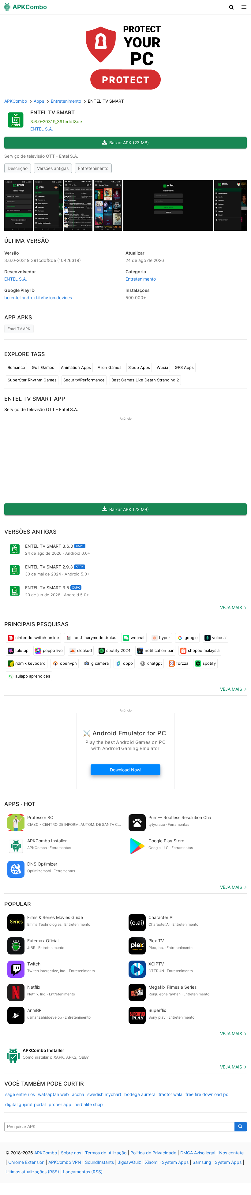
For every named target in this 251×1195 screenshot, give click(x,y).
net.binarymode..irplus (94, 637)
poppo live (53, 650)
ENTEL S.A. (41, 128)
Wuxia (162, 367)
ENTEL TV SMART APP (34, 398)
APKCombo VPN (64, 1162)
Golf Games (43, 367)
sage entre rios (20, 1094)
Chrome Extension (26, 1162)
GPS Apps (184, 367)
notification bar (159, 650)
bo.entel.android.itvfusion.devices (38, 297)
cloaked (84, 650)
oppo (128, 663)
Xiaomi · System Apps (167, 1162)
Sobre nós (71, 1152)
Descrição (18, 168)
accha (78, 1094)
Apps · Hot (20, 804)
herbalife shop (88, 1104)
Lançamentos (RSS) (83, 1171)
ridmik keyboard (30, 663)
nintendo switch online (37, 637)
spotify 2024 (118, 650)
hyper (164, 637)
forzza (182, 663)
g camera (100, 663)
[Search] (240, 1127)
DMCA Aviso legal (197, 1152)
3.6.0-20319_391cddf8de (42, 260)
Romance (16, 367)
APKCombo (15, 101)
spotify (209, 663)
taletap (21, 650)
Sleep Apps (139, 367)
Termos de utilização (105, 1152)
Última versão (26, 240)
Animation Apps (76, 367)
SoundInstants (99, 1162)
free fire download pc (206, 1094)
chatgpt (154, 663)
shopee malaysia (203, 650)
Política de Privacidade (153, 1152)
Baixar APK (129, 142)
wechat (138, 637)
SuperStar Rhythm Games (32, 379)
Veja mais (231, 607)
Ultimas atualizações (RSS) (32, 1171)
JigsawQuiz (129, 1162)
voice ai (219, 637)
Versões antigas (53, 168)
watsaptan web (53, 1094)
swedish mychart (104, 1094)
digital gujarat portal (25, 1104)
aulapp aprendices (32, 676)
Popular (17, 904)
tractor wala (170, 1094)
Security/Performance (84, 379)
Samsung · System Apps (217, 1162)
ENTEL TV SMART (52, 112)
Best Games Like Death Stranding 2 (145, 379)
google (191, 637)
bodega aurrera (139, 1094)
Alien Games (110, 367)
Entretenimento (93, 168)
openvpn (68, 663)
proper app (60, 1104)
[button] (231, 7)
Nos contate (231, 1152)
